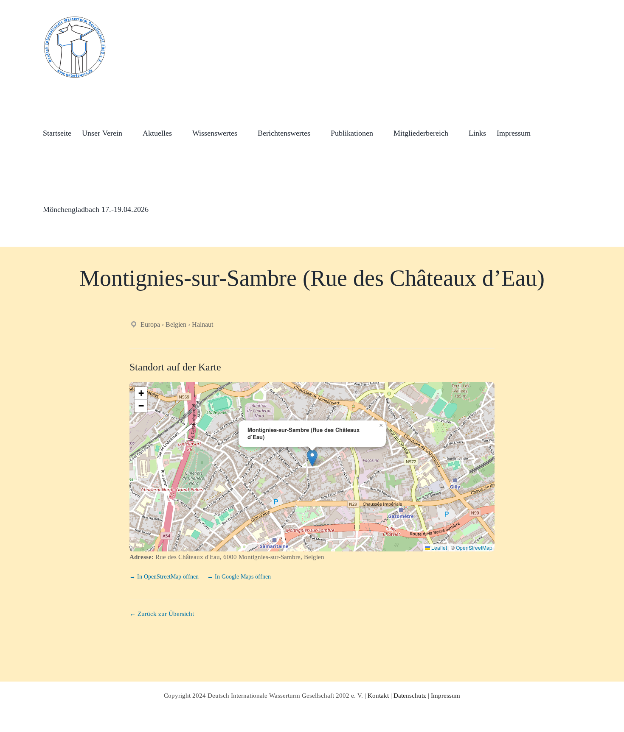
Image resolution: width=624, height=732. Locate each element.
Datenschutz (410, 695)
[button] (162, 208)
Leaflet (438, 547)
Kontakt (378, 695)
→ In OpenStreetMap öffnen (164, 576)
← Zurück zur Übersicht (161, 613)
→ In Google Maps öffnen (239, 576)
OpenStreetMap (474, 547)
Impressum (445, 695)
